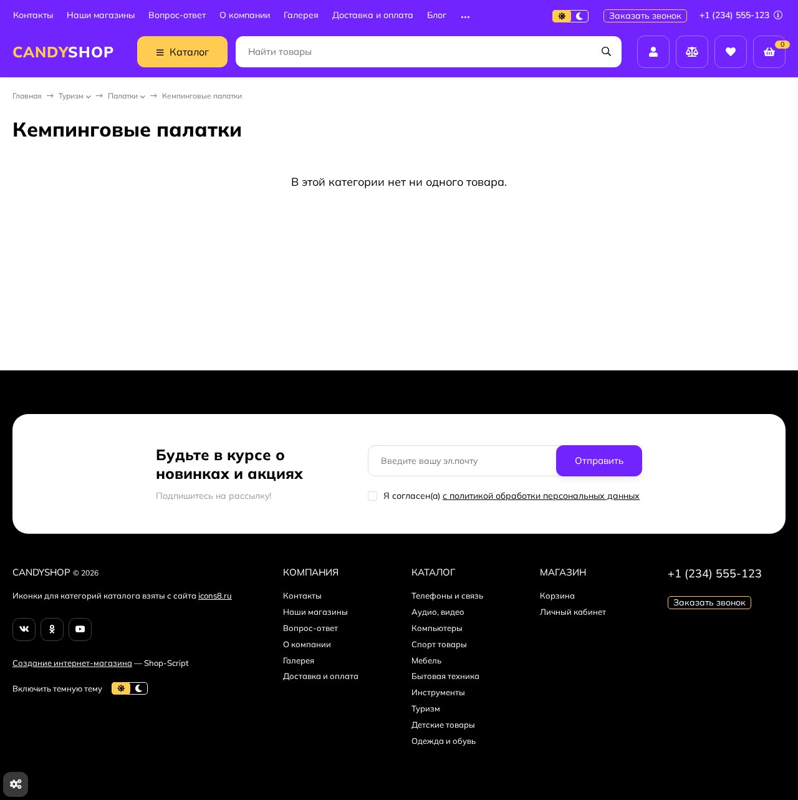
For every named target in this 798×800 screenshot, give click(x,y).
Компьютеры (437, 628)
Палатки (123, 95)
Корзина (557, 595)
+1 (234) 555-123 (735, 15)
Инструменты (438, 692)
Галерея (301, 15)
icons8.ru (215, 595)
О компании (244, 15)
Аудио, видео (437, 612)
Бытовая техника (445, 676)
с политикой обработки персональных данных (541, 495)
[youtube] (80, 629)
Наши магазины (101, 15)
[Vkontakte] (24, 629)
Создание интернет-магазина (72, 663)
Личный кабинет (573, 612)
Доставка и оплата (372, 15)
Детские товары (443, 725)
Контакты (33, 15)
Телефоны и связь (447, 595)
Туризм (71, 95)
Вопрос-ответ (177, 15)
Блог (436, 15)
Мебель (426, 660)
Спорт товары (439, 644)
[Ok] (52, 629)
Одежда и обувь (443, 741)
